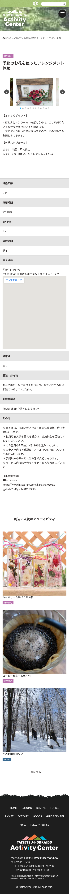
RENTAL (41, 808)
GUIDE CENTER (55, 816)
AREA (23, 825)
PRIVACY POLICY (39, 825)
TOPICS (54, 808)
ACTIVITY (23, 816)
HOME (13, 808)
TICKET (9, 816)
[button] (20, 108)
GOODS (37, 816)
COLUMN (27, 808)
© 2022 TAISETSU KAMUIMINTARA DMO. (34, 887)
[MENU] (62, 14)
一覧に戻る (34, 772)
